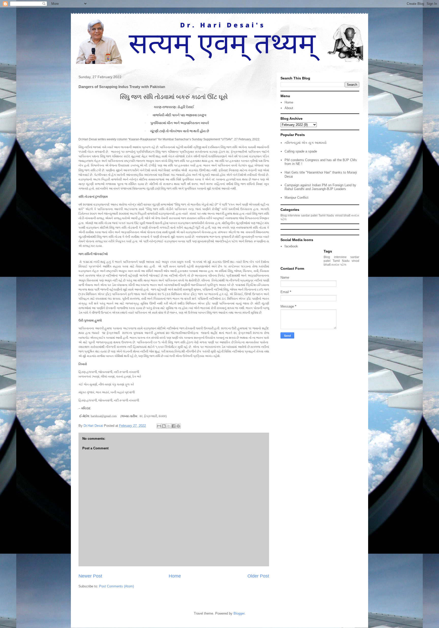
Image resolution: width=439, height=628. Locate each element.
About (289, 108)
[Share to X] (168, 426)
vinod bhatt (342, 215)
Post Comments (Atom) (116, 586)
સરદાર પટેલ (338, 264)
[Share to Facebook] (173, 426)
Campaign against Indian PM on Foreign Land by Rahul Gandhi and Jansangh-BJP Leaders (320, 187)
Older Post (258, 576)
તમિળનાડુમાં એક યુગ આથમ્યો (305, 143)
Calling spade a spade (301, 151)
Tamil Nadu (326, 215)
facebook (291, 246)
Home (175, 576)
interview (294, 215)
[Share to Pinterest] (178, 426)
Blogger (238, 613)
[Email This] (159, 426)
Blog (283, 215)
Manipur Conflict (296, 197)
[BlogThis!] (163, 426)
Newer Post (90, 576)
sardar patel (309, 215)
